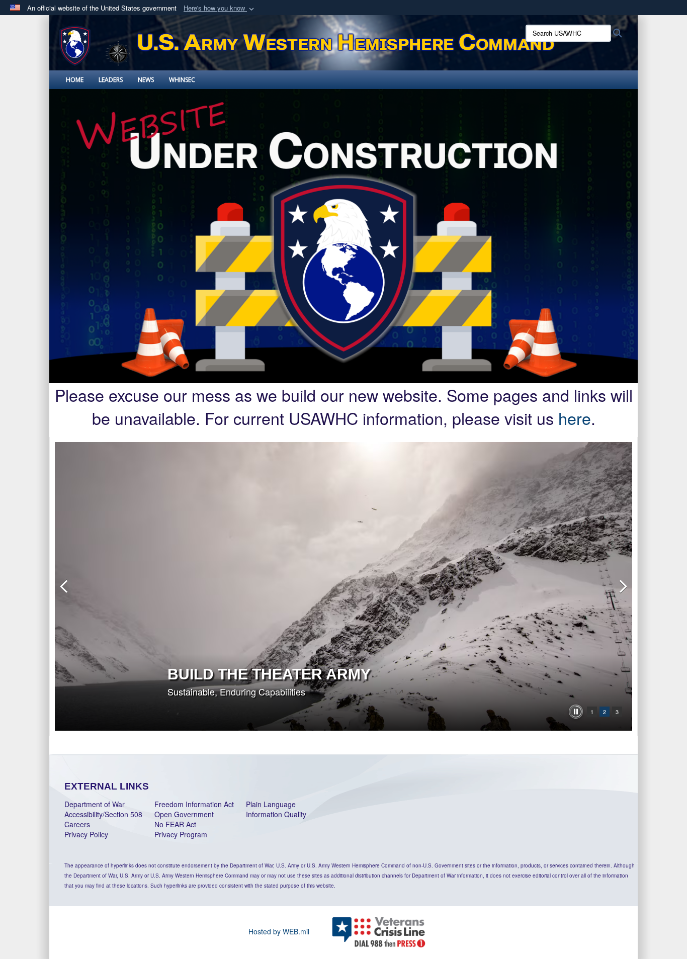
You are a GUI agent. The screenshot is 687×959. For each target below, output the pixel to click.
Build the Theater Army (269, 674)
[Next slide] (622, 586)
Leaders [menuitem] (111, 79)
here (574, 417)
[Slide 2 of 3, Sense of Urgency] (343, 586)
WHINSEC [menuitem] (182, 79)
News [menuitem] (146, 79)
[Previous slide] (65, 586)
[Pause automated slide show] (576, 712)
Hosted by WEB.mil (278, 931)
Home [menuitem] (74, 79)
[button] (220, 8)
